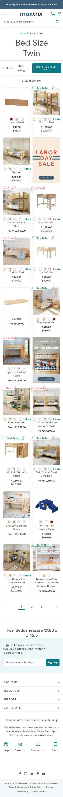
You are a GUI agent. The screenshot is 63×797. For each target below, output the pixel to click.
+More (57, 119)
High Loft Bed (46, 222)
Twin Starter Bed (46, 322)
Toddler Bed (16, 272)
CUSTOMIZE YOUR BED (46, 68)
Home (23, 33)
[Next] (56, 606)
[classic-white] (49, 319)
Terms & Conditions (18, 787)
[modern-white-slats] (50, 119)
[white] (22, 119)
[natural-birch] (44, 319)
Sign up (53, 662)
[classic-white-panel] (20, 168)
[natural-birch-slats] (34, 119)
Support (10, 699)
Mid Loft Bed (46, 122)
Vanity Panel (17, 122)
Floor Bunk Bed (16, 422)
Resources (12, 690)
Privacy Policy (36, 787)
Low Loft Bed (46, 272)
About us (11, 682)
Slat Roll (16, 318)
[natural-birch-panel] (45, 119)
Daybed (16, 172)
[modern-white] (38, 319)
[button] (3, 13)
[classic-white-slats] (39, 119)
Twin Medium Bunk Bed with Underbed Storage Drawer (46, 582)
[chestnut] (11, 119)
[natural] (16, 119)
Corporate (12, 707)
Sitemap (49, 787)
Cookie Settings (39, 791)
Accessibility (22, 791)
